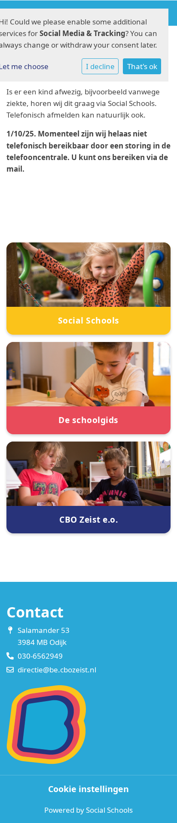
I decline (100, 66)
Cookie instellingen (88, 789)
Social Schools (109, 810)
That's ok (142, 66)
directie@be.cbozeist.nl (57, 670)
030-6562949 (40, 656)
